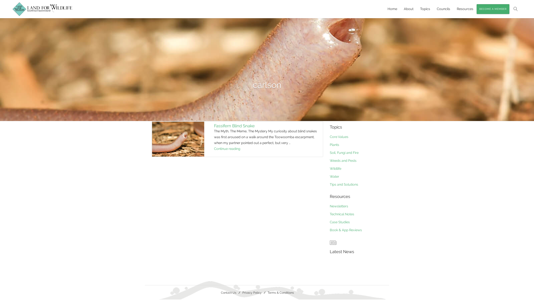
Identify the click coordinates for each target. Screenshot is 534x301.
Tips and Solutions (344, 184)
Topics (425, 9)
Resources (465, 9)
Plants (334, 145)
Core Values (339, 137)
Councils (443, 9)
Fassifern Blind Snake (234, 125)
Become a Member (493, 9)
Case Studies (340, 222)
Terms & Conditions (281, 292)
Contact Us (228, 292)
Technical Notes (342, 214)
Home (392, 9)
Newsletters (339, 206)
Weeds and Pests (343, 161)
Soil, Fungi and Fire (344, 153)
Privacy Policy (252, 292)
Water (334, 177)
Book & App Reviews (346, 230)
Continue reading (234, 149)
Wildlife (335, 169)
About (408, 9)
